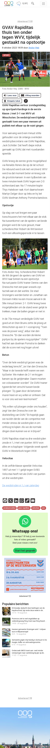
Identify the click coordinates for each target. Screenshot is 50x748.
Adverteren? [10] (25, 21)
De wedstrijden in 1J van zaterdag (20, 485)
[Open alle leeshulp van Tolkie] (26, 101)
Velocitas (35, 508)
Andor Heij (33, 47)
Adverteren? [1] (25, 596)
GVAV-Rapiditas (23, 508)
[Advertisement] (25, 14)
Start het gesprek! (25, 550)
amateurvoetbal (9, 508)
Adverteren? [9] (25, 698)
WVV (43, 508)
